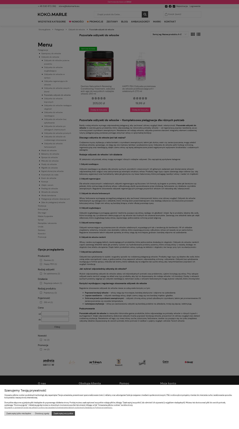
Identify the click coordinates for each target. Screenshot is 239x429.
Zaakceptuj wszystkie (63, 413)
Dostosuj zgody (42, 413)
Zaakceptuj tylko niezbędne (18, 413)
